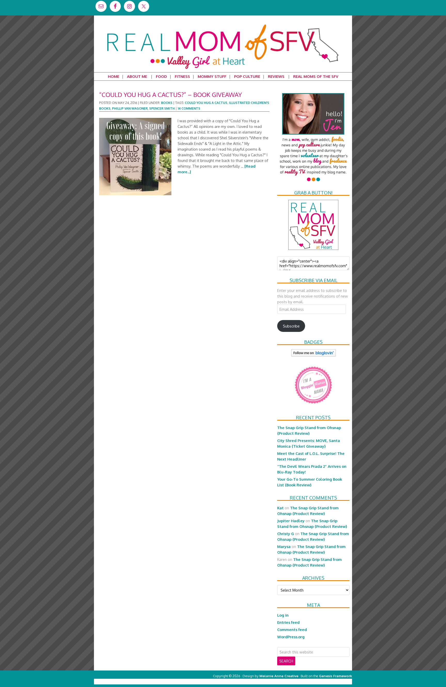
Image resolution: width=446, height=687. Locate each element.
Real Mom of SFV (223, 24)
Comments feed (292, 629)
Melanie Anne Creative (278, 676)
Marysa (284, 546)
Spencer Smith (162, 108)
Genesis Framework (335, 676)
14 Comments (189, 108)
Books (166, 103)
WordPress (330, 681)
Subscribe (291, 326)
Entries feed (288, 622)
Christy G (285, 533)
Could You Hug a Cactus (206, 103)
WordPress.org (291, 636)
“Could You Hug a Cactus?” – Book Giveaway (170, 95)
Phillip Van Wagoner (130, 108)
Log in (283, 615)
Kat (280, 507)
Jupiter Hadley (291, 520)
